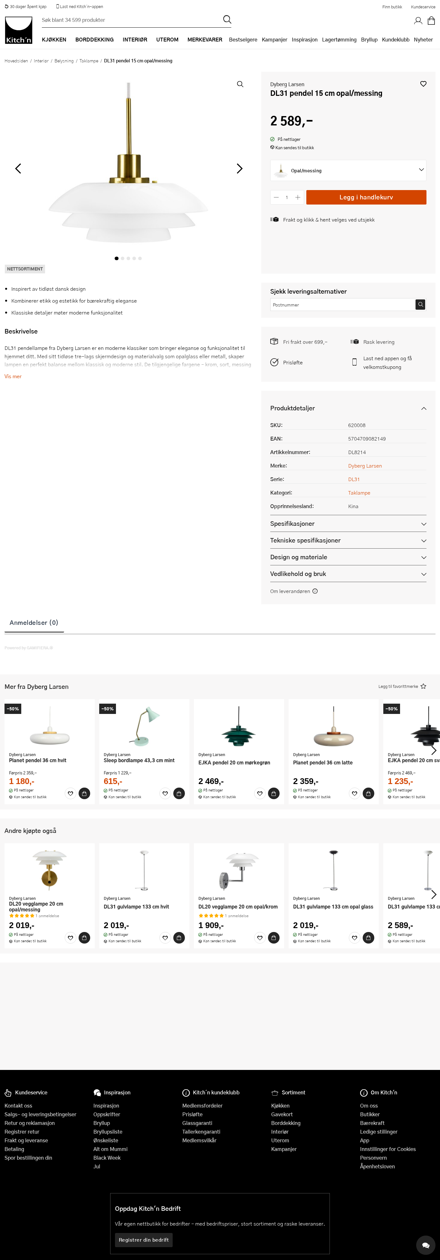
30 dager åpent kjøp (28, 6)
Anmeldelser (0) (34, 622)
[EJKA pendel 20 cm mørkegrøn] (239, 726)
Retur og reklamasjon (30, 1123)
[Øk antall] (298, 197)
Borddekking (286, 1123)
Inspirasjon (305, 39)
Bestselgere (243, 39)
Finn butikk (392, 7)
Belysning (64, 60)
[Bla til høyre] (238, 168)
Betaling (14, 1149)
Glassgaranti (197, 1123)
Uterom (280, 1140)
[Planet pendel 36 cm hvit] (49, 726)
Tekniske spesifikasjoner (305, 540)
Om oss (369, 1105)
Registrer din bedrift (144, 1239)
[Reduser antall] (276, 197)
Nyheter (423, 39)
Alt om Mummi (110, 1149)
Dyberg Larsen (287, 84)
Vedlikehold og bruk (298, 573)
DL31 (354, 479)
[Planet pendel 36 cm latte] (333, 726)
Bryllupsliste (107, 1131)
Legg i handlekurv (366, 197)
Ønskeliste (105, 1140)
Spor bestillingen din (28, 1157)
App (364, 1140)
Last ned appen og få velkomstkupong (387, 362)
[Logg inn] (418, 21)
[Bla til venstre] (17, 168)
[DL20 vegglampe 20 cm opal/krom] (239, 870)
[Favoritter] (70, 793)
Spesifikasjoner (292, 523)
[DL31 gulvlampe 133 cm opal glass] (333, 870)
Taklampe (89, 60)
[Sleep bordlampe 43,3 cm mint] (144, 726)
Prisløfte (293, 362)
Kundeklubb (395, 39)
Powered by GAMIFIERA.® (29, 648)
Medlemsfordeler (202, 1105)
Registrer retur (22, 1131)
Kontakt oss (18, 1105)
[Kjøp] (84, 793)
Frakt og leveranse (26, 1140)
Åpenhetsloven (377, 1166)
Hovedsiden (16, 60)
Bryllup (369, 39)
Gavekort (282, 1114)
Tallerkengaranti (201, 1131)
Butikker (370, 1114)
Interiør (41, 60)
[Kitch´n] (18, 30)
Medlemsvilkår (199, 1140)
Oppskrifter (106, 1114)
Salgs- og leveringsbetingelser (40, 1114)
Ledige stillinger (378, 1131)
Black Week (106, 1157)
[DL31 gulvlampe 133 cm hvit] (144, 870)
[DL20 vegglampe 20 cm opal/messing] (49, 870)
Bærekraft (372, 1123)
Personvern (373, 1157)
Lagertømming (339, 39)
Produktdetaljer (292, 408)
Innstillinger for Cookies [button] (388, 1149)
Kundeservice (423, 7)
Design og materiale (298, 557)
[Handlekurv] (431, 21)
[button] (423, 84)
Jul (96, 1166)
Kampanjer (274, 39)
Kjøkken (280, 1105)
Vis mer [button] (13, 376)
